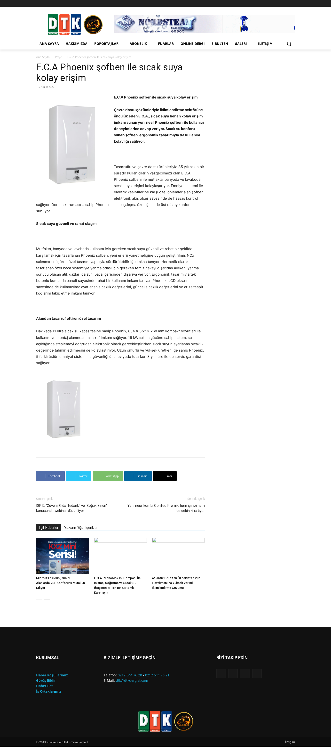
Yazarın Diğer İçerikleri (81, 528)
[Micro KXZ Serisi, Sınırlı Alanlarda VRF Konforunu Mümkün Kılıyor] (62, 556)
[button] (289, 43)
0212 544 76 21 (157, 675)
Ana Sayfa (43, 57)
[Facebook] (272, 3)
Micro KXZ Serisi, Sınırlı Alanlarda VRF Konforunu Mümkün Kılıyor (60, 583)
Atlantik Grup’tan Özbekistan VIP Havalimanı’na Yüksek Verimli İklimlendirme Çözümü (176, 583)
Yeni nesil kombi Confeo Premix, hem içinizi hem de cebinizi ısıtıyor (166, 508)
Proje (58, 57)
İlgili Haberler (48, 528)
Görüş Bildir (46, 680)
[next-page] (47, 602)
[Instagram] (279, 3)
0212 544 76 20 (130, 675)
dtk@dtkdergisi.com (132, 680)
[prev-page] (39, 602)
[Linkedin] (285, 3)
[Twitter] (292, 3)
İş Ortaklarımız (48, 691)
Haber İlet (44, 685)
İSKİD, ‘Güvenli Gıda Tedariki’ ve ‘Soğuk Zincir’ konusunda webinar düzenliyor (71, 508)
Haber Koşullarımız (52, 675)
